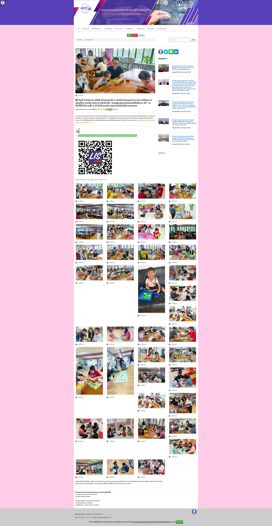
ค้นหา (193, 40)
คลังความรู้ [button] (162, 29)
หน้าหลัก (86, 29)
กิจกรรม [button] (140, 29)
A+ (130, 35)
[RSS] (76, 514)
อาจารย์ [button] (119, 29)
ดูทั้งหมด (161, 152)
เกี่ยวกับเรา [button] (97, 29)
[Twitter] (166, 52)
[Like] (94, 109)
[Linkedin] (176, 52)
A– (136, 35)
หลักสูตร (109, 29)
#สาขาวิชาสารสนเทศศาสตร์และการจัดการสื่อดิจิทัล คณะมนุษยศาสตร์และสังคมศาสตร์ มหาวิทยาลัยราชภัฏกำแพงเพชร (107, 135)
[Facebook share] (160, 52)
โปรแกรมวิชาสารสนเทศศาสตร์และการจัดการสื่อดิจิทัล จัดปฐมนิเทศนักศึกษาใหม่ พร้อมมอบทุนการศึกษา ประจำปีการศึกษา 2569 (183, 138)
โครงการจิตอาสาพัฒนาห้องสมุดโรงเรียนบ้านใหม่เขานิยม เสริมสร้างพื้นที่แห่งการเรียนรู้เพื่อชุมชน (183, 67)
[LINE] (171, 52)
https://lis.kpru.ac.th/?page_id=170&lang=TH (90, 180)
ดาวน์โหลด (80, 95)
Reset (142, 35)
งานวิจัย (151, 29)
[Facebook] (194, 512)
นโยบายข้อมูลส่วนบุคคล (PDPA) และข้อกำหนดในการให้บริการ (152, 522)
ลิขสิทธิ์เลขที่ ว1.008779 (84, 517)
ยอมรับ (179, 522)
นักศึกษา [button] (129, 29)
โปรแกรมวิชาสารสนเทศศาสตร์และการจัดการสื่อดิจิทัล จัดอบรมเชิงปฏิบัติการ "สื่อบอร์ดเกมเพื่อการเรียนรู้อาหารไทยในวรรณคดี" (184, 122)
